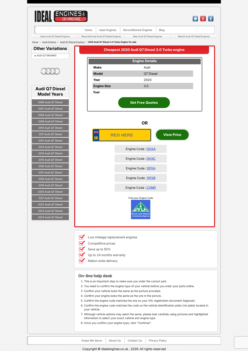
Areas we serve (92, 340)
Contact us (135, 340)
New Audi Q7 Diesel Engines (147, 36)
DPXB (151, 178)
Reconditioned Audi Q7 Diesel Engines (101, 36)
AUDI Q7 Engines (47, 55)
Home (88, 30)
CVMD (151, 188)
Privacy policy (158, 340)
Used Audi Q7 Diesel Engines (55, 36)
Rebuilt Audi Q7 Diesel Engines (194, 36)
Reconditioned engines (137, 30)
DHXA (151, 149)
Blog (162, 30)
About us (115, 340)
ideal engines (61, 16)
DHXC (151, 158)
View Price (172, 135)
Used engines (107, 30)
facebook (211, 18)
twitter (195, 18)
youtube (203, 18)
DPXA (151, 168)
